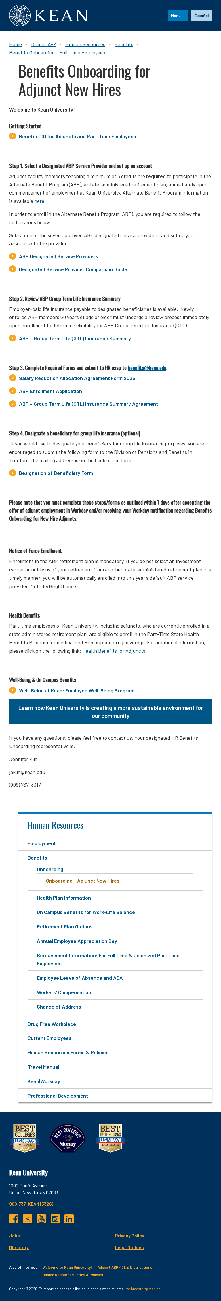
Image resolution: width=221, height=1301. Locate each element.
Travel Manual (43, 1067)
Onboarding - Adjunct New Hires (82, 880)
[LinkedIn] (69, 1218)
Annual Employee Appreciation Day (77, 941)
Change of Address (59, 1006)
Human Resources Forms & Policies (68, 1052)
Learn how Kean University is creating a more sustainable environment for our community (110, 711)
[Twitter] (27, 1218)
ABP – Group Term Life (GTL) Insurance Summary (75, 338)
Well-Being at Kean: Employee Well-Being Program (76, 690)
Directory (19, 1247)
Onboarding (50, 869)
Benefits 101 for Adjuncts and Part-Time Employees (77, 136)
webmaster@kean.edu (144, 1289)
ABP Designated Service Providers (58, 256)
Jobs (14, 1235)
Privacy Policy (129, 1235)
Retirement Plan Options (65, 926)
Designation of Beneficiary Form (56, 473)
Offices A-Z (43, 44)
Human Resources (85, 44)
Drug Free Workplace (52, 1024)
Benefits (124, 44)
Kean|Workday (44, 1081)
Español (201, 15)
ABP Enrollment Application (50, 391)
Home (15, 44)
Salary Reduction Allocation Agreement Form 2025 (77, 378)
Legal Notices (129, 1247)
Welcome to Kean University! (67, 1267)
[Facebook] (13, 1218)
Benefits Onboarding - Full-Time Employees (57, 52)
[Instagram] (55, 1218)
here (39, 201)
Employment (42, 843)
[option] (201, 15)
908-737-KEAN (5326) (31, 1203)
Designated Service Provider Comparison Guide (73, 269)
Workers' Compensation (64, 992)
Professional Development (58, 1095)
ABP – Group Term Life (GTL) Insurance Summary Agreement (88, 404)
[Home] (49, 15)
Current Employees (49, 1038)
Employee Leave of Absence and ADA (80, 978)
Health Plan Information (64, 897)
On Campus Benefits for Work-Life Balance (86, 912)
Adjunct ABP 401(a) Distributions (125, 1267)
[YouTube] (41, 1218)
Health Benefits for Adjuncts (113, 650)
